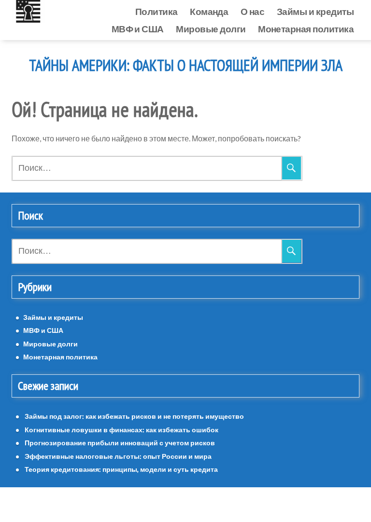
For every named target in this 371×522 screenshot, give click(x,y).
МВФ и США (138, 28)
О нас (252, 11)
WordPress (158, 504)
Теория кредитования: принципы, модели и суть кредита (121, 469)
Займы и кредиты (315, 11)
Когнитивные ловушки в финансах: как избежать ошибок (121, 430)
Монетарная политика (306, 28)
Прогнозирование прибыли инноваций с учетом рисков (120, 443)
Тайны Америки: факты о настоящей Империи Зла (185, 65)
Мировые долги (210, 28)
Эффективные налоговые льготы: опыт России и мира (118, 456)
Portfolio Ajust (207, 504)
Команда (209, 11)
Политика (156, 11)
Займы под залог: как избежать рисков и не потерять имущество (134, 416)
